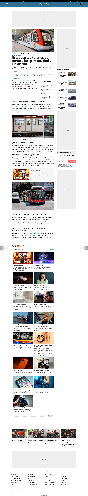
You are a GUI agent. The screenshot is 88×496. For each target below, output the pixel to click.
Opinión (13, 486)
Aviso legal (47, 480)
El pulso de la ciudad (16, 55)
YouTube (63, 482)
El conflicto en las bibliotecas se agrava (66, 1)
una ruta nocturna (34, 233)
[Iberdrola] (49, 9)
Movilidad (13, 474)
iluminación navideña (20, 235)
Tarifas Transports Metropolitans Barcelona (35, 75)
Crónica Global (31, 474)
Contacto (47, 476)
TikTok (63, 480)
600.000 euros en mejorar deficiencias (23, 1)
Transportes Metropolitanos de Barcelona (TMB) (26, 106)
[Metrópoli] (44, 4)
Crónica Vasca (31, 476)
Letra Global (31, 480)
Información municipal (17, 488)
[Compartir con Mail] (20, 246)
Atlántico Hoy (31, 482)
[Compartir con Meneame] (18, 246)
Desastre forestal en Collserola (54, 1)
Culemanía (30, 478)
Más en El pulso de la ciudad (20, 426)
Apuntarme (72, 161)
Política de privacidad (50, 482)
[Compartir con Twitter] (16, 246)
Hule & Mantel (31, 486)
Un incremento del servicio (19, 80)
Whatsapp (63, 484)
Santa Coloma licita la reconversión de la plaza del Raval (39, 1)
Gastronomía (14, 482)
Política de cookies (49, 484)
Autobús (23, 75)
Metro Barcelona (17, 75)
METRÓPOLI (15, 78)
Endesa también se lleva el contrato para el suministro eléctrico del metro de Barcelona (47, 91)
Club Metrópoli (31, 488)
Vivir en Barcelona (15, 476)
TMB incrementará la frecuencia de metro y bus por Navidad (46, 85)
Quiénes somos (48, 474)
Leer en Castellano (4, 6)
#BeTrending (14, 491)
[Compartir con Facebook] (13, 246)
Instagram (64, 478)
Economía (13, 484)
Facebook (63, 476)
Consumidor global (33, 484)
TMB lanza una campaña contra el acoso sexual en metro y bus (46, 97)
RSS (45, 478)
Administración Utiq (50, 486)
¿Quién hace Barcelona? (17, 480)
